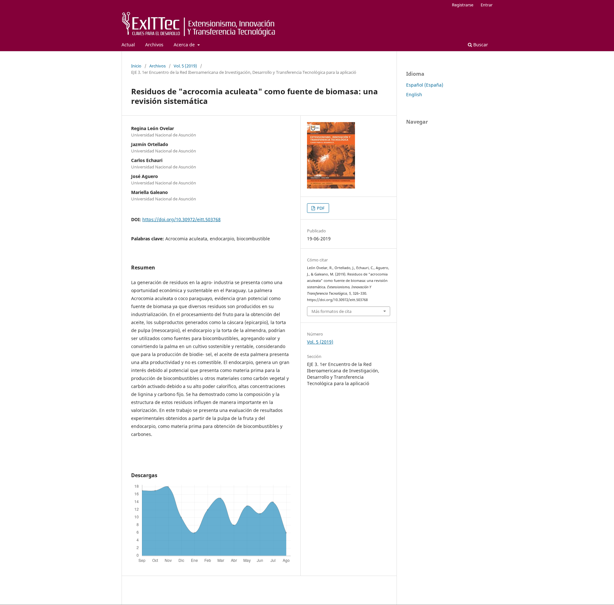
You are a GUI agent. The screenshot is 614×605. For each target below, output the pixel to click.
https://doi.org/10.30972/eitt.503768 (181, 219)
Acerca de (185, 45)
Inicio (136, 66)
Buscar (480, 45)
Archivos (154, 45)
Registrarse (462, 5)
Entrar (486, 5)
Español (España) (424, 85)
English (414, 94)
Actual (128, 45)
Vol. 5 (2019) (185, 66)
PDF (320, 208)
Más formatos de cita (331, 311)
